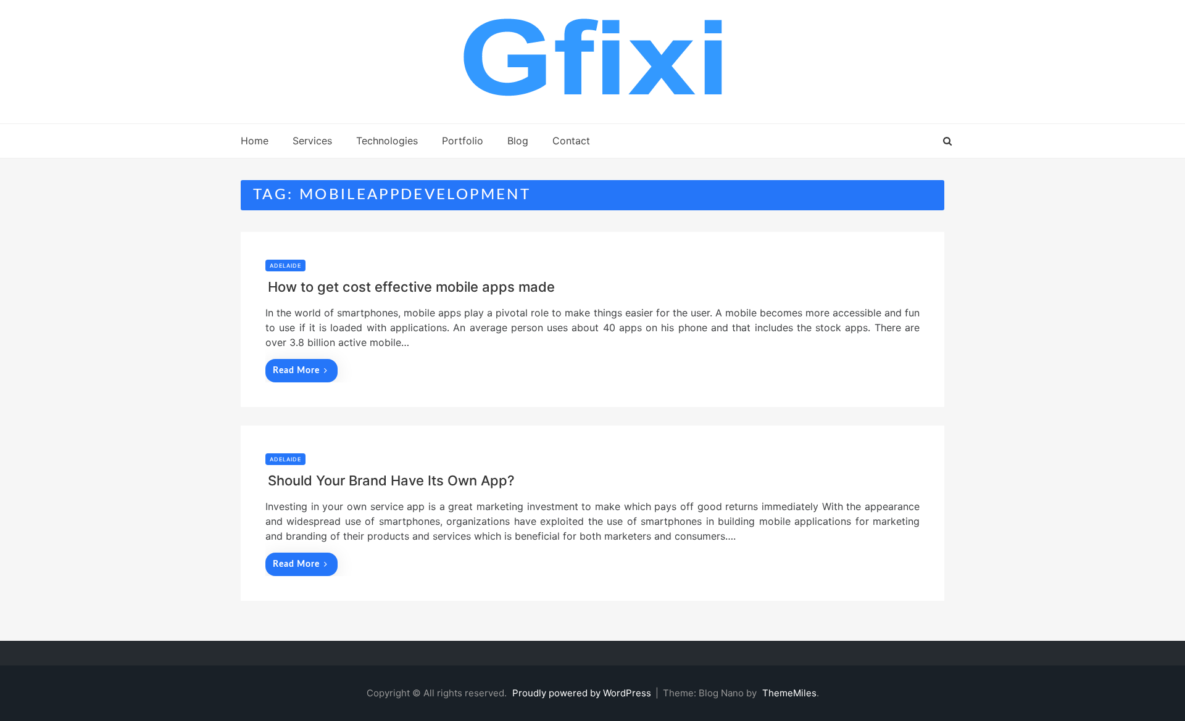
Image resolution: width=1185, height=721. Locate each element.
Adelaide (285, 265)
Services (312, 140)
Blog (517, 140)
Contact (571, 140)
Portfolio (462, 140)
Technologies (387, 140)
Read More (296, 370)
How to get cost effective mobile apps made (411, 287)
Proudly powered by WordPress (583, 693)
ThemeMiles (789, 693)
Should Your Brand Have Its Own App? (391, 480)
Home (254, 140)
